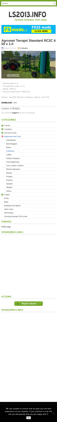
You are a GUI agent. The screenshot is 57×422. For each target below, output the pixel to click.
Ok (28, 418)
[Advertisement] (28, 264)
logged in (15, 113)
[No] (53, 413)
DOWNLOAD (6, 103)
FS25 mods (6, 227)
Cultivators (24, 48)
